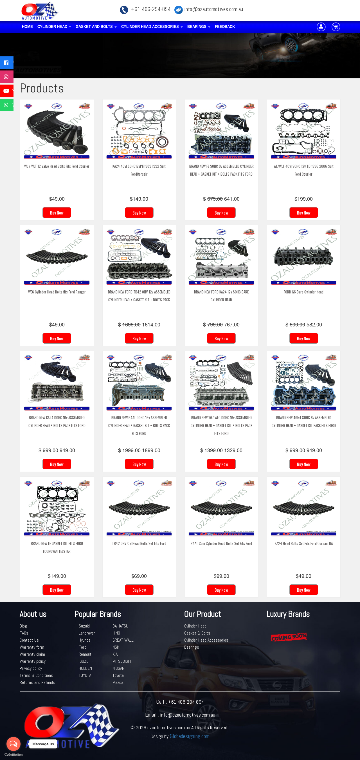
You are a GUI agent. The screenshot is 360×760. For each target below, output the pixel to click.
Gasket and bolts (95, 27)
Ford (82, 647)
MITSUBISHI (121, 661)
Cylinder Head (52, 27)
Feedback (225, 27)
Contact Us (29, 640)
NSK (115, 647)
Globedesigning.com (190, 736)
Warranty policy (33, 661)
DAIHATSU (120, 626)
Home (27, 27)
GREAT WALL (123, 640)
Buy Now (57, 212)
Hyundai (85, 640)
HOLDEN (85, 668)
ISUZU (84, 661)
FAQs (24, 633)
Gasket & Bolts (197, 633)
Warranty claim (32, 654)
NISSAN (118, 668)
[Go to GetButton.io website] (13, 754)
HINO (116, 633)
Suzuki (84, 626)
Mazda (117, 682)
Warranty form (32, 647)
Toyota (118, 675)
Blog (23, 626)
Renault (85, 654)
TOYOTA (85, 675)
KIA (115, 654)
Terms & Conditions (36, 675)
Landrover (87, 633)
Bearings (197, 27)
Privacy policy (31, 668)
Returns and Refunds (37, 682)
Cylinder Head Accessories (150, 27)
